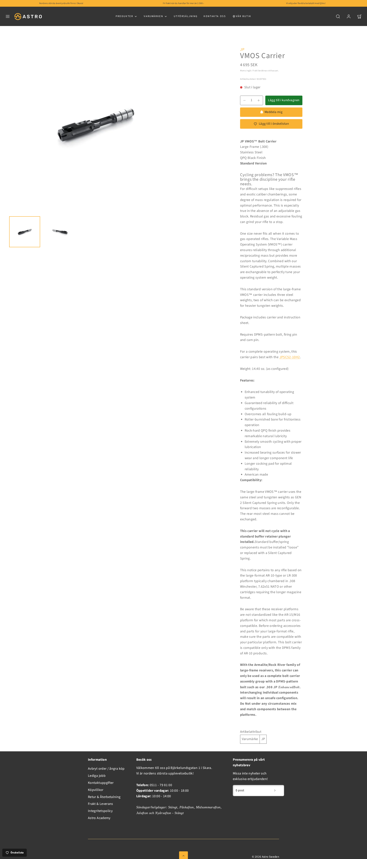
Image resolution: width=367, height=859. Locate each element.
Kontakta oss (215, 16)
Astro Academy (99, 818)
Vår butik (243, 16)
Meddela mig (274, 112)
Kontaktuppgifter (101, 782)
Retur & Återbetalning (104, 797)
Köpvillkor (95, 789)
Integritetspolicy (100, 811)
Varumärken (153, 16)
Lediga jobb (97, 775)
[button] (7, 16)
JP (242, 49)
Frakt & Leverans (100, 803)
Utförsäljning (185, 16)
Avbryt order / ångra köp (106, 768)
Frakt (255, 70)
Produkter (124, 16)
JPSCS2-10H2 (289, 357)
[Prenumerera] (275, 790)
